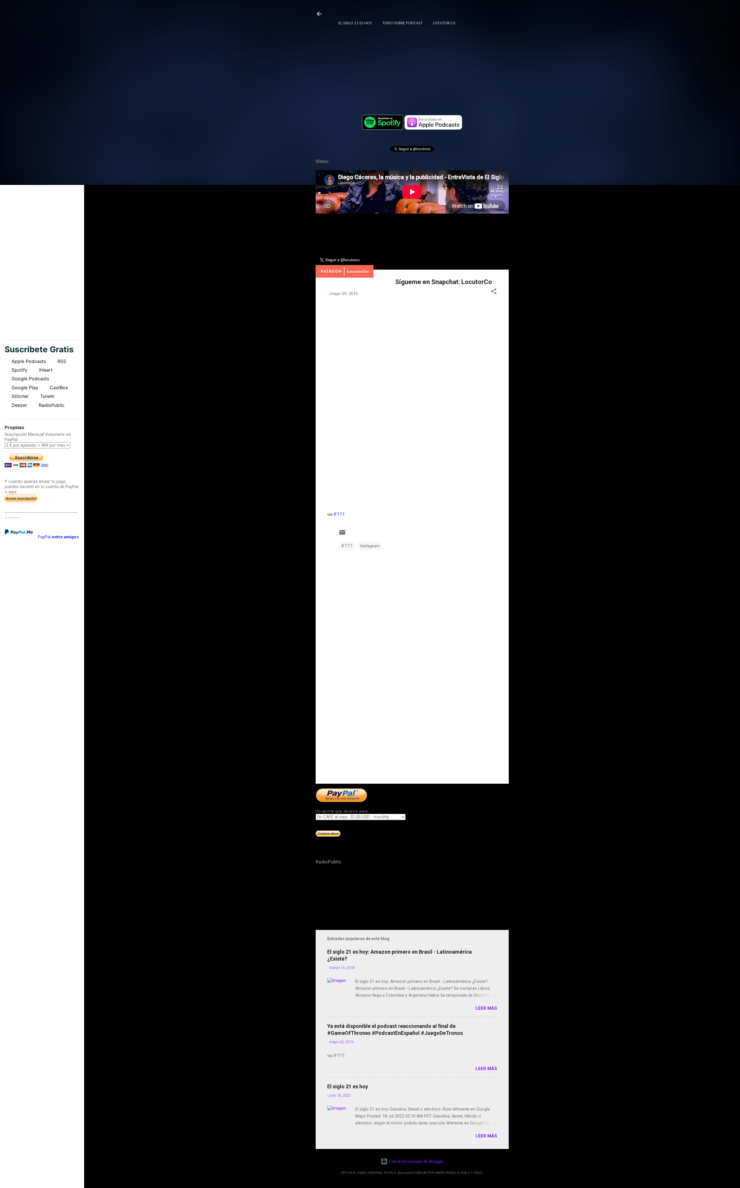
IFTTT (339, 514)
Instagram (370, 545)
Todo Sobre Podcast (402, 23)
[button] (493, 292)
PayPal (58, 537)
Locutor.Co (444, 23)
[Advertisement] (412, 730)
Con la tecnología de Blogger (415, 1161)
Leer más (486, 1008)
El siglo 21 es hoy (347, 1086)
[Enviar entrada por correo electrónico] (342, 534)
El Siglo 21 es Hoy (355, 23)
